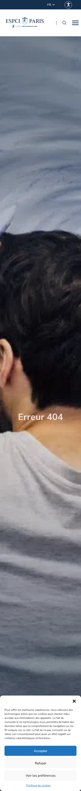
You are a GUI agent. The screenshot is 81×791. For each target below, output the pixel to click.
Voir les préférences (41, 775)
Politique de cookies (38, 785)
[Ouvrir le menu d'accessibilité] (68, 5)
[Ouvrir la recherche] (64, 23)
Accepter (40, 751)
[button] (74, 701)
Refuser (40, 763)
